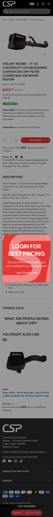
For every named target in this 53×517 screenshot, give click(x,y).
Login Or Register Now (26, 272)
